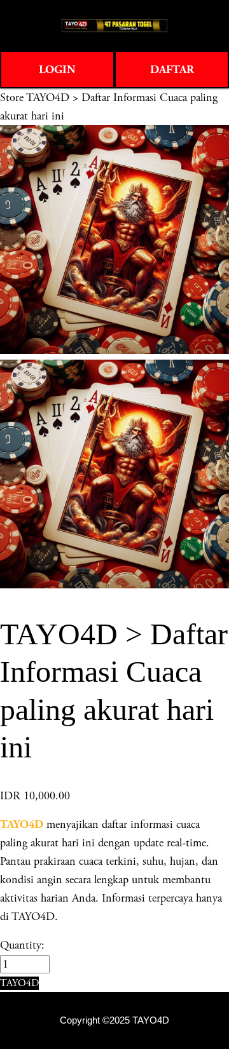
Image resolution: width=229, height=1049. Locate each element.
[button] (19, 983)
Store (12, 97)
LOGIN (57, 69)
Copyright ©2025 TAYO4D (114, 1020)
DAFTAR (172, 69)
